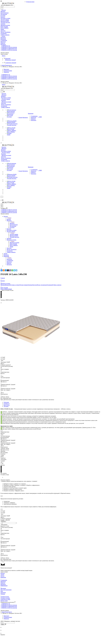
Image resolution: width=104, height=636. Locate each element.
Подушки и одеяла (14, 285)
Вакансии (3, 581)
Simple (10, 289)
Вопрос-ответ (4, 600)
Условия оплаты (5, 596)
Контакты (3, 584)
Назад (9, 217)
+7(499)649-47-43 (5, 45)
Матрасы (12, 223)
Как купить (7, 405)
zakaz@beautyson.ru (7, 65)
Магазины (3, 588)
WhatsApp (6, 72)
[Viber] (10, 270)
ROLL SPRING (5, 289)
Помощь (3, 594)
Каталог (9, 219)
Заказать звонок (5, 81)
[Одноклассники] (4, 270)
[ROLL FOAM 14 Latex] (31, 353)
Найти (2, 624)
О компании (4, 580)
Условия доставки (5, 598)
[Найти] (2, 8)
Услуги (2, 576)
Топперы (30, 285)
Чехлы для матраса (42, 285)
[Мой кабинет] (1, 198)
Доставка (6, 406)
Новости (3, 583)
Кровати (7, 285)
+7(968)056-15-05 (9, 50)
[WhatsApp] (12, 270)
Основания (50, 285)
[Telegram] (16, 270)
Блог (2, 591)
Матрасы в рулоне (14, 242)
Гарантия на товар (5, 599)
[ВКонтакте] (1, 270)
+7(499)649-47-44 (9, 48)
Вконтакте (6, 69)
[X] (8, 270)
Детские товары (14, 234)
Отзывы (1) (7, 403)
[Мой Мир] (6, 270)
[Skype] (14, 270)
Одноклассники (8, 70)
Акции (2, 574)
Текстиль (34, 285)
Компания (9, 259)
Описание (6, 402)
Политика (3, 592)
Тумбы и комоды (57, 285)
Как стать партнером (6, 589)
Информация (4, 585)
